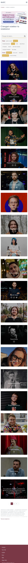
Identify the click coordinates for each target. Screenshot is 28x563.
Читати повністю (5, 519)
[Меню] (26, 2)
